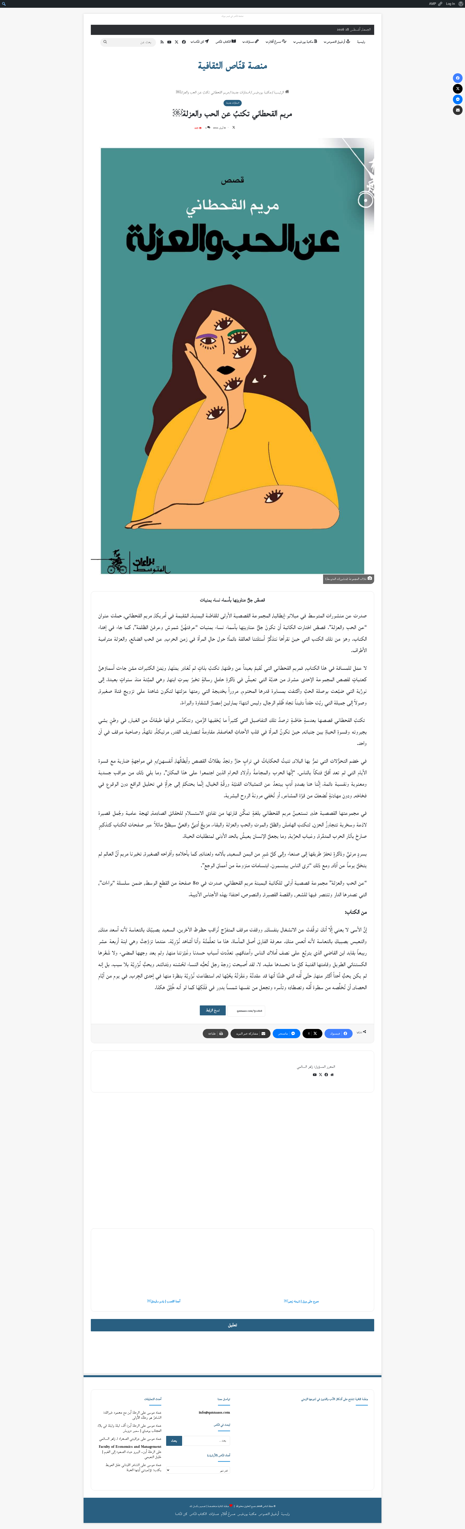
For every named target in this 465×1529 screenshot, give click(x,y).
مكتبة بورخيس (305, 42)
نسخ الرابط (213, 1010)
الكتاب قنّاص (224, 42)
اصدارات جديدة (241, 92)
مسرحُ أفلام (275, 42)
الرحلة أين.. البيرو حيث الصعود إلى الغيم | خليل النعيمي (131, 1454)
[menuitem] (461, 4)
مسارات (250, 42)
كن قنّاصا (199, 42)
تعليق (232, 1325)
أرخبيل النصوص (336, 42)
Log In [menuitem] (450, 4)
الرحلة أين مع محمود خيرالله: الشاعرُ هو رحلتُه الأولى (132, 1415)
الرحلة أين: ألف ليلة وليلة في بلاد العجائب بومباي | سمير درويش (129, 1428)
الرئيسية (279, 92)
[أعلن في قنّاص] (232, 1352)
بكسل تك (194, 1506)
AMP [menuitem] (432, 4)
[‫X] (320, 1075)
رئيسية (361, 42)
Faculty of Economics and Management (130, 1447)
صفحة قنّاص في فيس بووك (232, 16)
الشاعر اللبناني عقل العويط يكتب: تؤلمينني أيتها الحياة (133, 1467)
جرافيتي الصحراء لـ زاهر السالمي (119, 1439)
